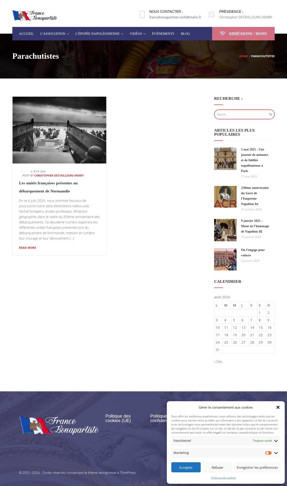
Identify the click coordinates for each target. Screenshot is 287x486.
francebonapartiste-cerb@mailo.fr (175, 17)
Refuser (217, 467)
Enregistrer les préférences (257, 467)
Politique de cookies (223, 477)
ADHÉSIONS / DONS (247, 33)
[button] (278, 407)
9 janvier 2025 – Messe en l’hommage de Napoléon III (255, 226)
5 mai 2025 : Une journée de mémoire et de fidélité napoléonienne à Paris (254, 160)
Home (243, 56)
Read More (27, 248)
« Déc (218, 361)
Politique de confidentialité (163, 418)
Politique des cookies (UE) (118, 418)
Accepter (186, 467)
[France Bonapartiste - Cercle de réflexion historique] (34, 15)
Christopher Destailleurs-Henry (59, 175)
